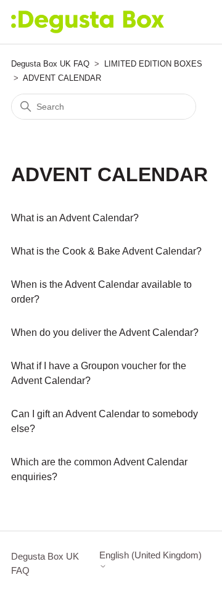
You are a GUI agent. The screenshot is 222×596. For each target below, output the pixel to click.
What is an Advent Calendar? (75, 218)
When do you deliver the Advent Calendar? (105, 332)
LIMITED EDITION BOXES (153, 63)
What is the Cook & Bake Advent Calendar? (106, 251)
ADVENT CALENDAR (62, 78)
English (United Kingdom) (150, 555)
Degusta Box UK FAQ (50, 63)
